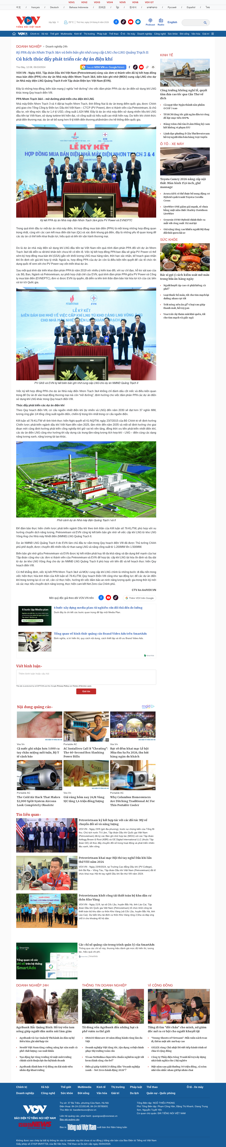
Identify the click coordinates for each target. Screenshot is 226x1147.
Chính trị (34, 33)
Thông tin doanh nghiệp (104, 985)
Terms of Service (80, 686)
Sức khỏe (173, 33)
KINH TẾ (166, 55)
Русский (172, 7)
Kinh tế (78, 33)
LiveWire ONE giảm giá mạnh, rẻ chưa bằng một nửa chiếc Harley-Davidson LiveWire (185, 210)
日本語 (102, 7)
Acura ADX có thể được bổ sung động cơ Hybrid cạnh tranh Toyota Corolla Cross (186, 197)
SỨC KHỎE (169, 239)
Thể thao (113, 33)
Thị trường (89, 33)
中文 (18, 7)
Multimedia (66, 33)
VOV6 (135, 2)
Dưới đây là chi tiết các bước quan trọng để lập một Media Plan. (87, 612)
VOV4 (110, 2)
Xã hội (44, 33)
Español (191, 7)
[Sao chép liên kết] (147, 67)
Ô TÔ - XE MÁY (172, 144)
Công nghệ (160, 33)
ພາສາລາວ (152, 7)
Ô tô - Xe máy (128, 33)
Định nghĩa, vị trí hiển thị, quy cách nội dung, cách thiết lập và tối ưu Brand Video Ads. (99, 638)
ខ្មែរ (117, 7)
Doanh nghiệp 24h (57, 46)
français (35, 7)
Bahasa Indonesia (78, 7)
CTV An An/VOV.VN (144, 590)
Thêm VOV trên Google (141, 598)
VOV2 (84, 2)
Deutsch (54, 7)
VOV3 (97, 2)
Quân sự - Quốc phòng (161, 1093)
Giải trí (205, 33)
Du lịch (134, 1093)
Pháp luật (102, 33)
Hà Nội (53, 22)
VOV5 (122, 2)
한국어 (133, 7)
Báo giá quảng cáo (69, 1119)
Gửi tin (86, 691)
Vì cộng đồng (160, 985)
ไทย (208, 7)
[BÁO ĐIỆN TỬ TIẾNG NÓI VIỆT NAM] (28, 22)
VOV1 (71, 2)
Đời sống (184, 33)
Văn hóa (195, 33)
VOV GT (149, 2)
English (172, 22)
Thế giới (54, 33)
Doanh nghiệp (144, 33)
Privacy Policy (63, 686)
